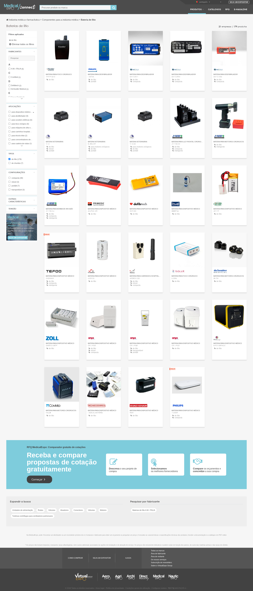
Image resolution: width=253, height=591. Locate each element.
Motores (103, 510)
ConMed (16, 77)
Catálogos (214, 9)
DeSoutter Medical (20, 89)
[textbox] (75, 7)
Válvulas (51, 510)
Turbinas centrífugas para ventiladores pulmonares (32, 516)
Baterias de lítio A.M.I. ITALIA (144, 510)
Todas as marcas (157, 551)
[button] (21, 51)
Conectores (78, 510)
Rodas (40, 510)
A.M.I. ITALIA (17, 69)
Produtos (196, 9)
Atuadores (64, 510)
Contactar (103, 36)
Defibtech (16, 85)
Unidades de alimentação (22, 510)
